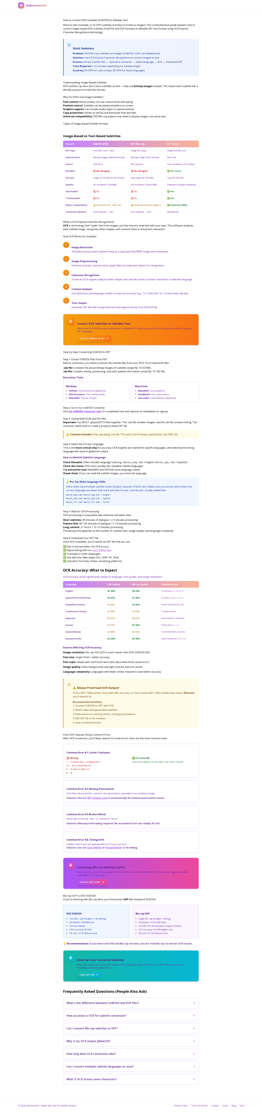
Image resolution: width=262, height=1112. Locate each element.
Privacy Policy (180, 1105)
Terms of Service (199, 1105)
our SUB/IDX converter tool (85, 411)
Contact (215, 1105)
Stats (225, 1105)
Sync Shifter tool (101, 550)
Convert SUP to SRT (90, 882)
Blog (233, 1105)
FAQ (242, 1105)
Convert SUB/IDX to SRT (92, 338)
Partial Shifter (113, 847)
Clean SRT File (87, 974)
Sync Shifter (94, 847)
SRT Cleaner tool (97, 798)
